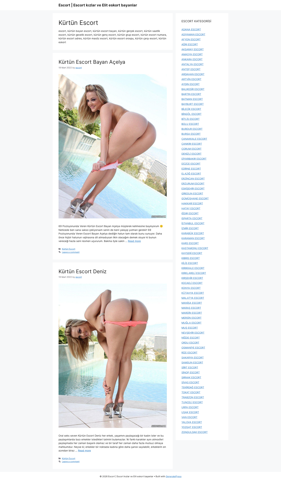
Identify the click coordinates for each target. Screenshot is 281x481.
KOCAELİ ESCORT (192, 283)
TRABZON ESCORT (192, 397)
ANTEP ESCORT (191, 69)
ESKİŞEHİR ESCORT (193, 188)
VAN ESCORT (189, 417)
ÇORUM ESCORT (191, 148)
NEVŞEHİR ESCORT (192, 332)
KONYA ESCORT (191, 288)
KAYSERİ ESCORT (191, 253)
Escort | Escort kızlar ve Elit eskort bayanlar (98, 5)
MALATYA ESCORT (192, 297)
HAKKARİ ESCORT (192, 203)
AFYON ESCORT (191, 39)
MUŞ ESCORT (189, 327)
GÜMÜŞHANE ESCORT (195, 198)
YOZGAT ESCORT (191, 427)
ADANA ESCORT (191, 29)
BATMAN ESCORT (192, 99)
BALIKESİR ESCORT (192, 89)
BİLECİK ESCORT (191, 109)
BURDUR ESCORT (192, 128)
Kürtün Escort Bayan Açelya (92, 62)
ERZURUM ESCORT (192, 183)
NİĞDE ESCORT (190, 337)
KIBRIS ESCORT (190, 258)
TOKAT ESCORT (190, 392)
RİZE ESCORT (189, 352)
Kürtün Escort (68, 249)
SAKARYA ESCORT (192, 357)
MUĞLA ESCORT (191, 322)
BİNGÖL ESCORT (191, 114)
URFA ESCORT (190, 407)
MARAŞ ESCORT (191, 307)
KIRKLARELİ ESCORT (193, 273)
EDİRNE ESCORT (191, 168)
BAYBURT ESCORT (192, 104)
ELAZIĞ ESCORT (191, 173)
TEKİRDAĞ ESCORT (192, 387)
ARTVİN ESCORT (191, 79)
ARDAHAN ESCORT (192, 74)
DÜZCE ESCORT (191, 163)
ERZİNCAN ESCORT (193, 178)
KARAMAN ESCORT (193, 238)
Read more (134, 241)
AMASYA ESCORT (192, 54)
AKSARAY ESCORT (192, 49)
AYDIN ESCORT (190, 84)
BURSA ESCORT (191, 133)
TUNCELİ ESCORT (192, 402)
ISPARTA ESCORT (191, 218)
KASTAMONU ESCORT (194, 248)
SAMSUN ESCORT (192, 362)
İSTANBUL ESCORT (192, 223)
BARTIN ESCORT (191, 94)
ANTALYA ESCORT (192, 64)
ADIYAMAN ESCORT (193, 34)
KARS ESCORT (190, 243)
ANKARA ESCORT (192, 59)
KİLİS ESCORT (189, 263)
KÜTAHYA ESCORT (192, 293)
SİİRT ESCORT (189, 367)
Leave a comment (70, 252)
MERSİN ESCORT (191, 317)
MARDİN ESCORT (191, 312)
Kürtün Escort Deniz (83, 271)
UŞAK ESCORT (190, 412)
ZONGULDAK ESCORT (194, 432)
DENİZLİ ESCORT (191, 153)
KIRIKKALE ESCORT (192, 268)
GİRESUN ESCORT (192, 193)
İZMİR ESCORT (190, 228)
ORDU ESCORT (190, 342)
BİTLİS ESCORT (190, 119)
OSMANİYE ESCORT (193, 347)
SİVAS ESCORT (190, 382)
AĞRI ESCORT (189, 44)
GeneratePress (173, 476)
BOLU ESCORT (190, 124)
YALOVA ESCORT (191, 422)
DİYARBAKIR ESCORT (194, 158)
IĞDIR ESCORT (190, 213)
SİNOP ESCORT (190, 372)
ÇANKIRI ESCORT (191, 143)
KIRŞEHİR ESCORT (192, 278)
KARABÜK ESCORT (192, 233)
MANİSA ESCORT (191, 302)
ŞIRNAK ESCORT (191, 377)
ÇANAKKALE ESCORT (194, 138)
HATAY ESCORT (190, 208)
